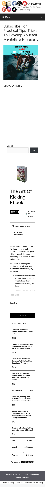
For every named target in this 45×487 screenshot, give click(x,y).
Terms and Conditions (24, 483)
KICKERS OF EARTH (27, 4)
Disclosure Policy (8, 483)
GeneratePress (22, 477)
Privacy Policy (38, 483)
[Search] (34, 150)
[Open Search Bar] (41, 17)
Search (10, 146)
